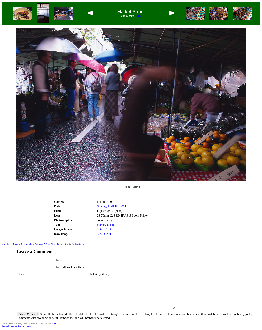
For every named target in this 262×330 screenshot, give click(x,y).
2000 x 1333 (104, 229)
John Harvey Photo (10, 244)
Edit (54, 324)
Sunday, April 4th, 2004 (111, 206)
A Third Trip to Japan (53, 244)
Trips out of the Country (31, 244)
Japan (110, 224)
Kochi (138, 15)
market (101, 224)
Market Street (78, 244)
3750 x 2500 (104, 234)
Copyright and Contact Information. (17, 326)
